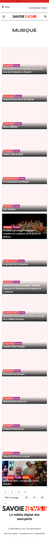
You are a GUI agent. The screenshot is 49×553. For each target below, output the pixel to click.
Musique (24, 30)
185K (7, 7)
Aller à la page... (12, 497)
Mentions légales (11, 533)
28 (42, 497)
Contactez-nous (38, 7)
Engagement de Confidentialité (32, 533)
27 (34, 497)
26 (26, 497)
